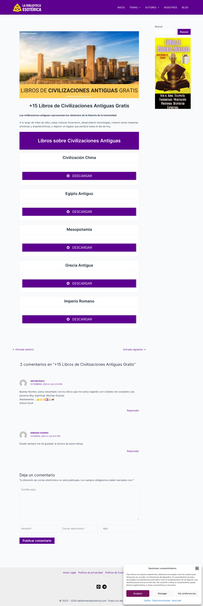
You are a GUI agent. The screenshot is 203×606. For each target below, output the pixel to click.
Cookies (147, 600)
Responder (133, 410)
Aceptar (137, 593)
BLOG (185, 7)
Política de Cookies (116, 572)
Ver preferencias (187, 593)
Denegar (162, 593)
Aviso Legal (176, 600)
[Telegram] (104, 587)
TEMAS (133, 7)
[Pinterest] (98, 587)
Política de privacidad (161, 600)
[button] (197, 568)
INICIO (121, 7)
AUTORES (150, 7)
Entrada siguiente (134, 349)
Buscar (159, 26)
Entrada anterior (23, 349)
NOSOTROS (170, 7)
